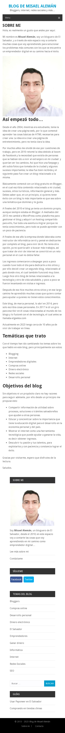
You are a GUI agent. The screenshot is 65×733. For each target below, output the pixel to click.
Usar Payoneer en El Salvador (26, 701)
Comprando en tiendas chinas (26, 708)
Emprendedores (18, 636)
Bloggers (15, 601)
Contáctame (16, 558)
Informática (16, 650)
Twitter (29, 579)
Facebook (16, 579)
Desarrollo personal (20, 615)
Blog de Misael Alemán (32, 6)
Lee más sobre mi (19, 551)
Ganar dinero (17, 643)
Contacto (39, 726)
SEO (12, 670)
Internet (14, 656)
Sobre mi (25, 726)
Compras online (18, 608)
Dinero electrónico (20, 622)
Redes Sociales (17, 663)
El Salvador (16, 629)
